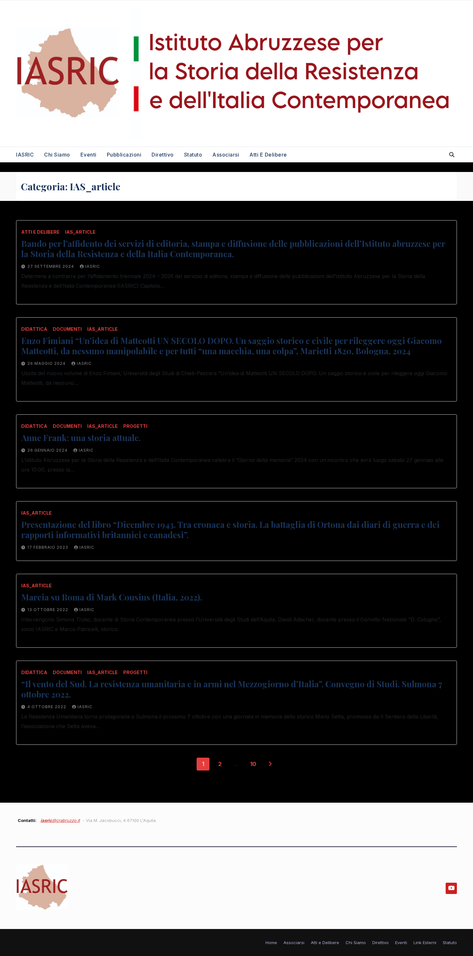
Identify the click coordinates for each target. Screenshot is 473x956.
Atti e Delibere (268, 154)
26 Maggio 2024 (47, 363)
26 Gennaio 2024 (48, 450)
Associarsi (225, 154)
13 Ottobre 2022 (48, 609)
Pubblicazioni (124, 154)
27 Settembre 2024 (51, 266)
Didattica (34, 329)
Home (271, 942)
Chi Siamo (57, 154)
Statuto (193, 154)
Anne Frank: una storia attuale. (81, 437)
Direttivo (163, 154)
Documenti (67, 329)
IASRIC (25, 154)
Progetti (135, 426)
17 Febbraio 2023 (48, 547)
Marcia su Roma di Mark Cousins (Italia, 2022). (111, 597)
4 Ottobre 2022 (47, 706)
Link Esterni (424, 942)
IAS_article (80, 232)
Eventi (88, 154)
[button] (451, 154)
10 (253, 764)
